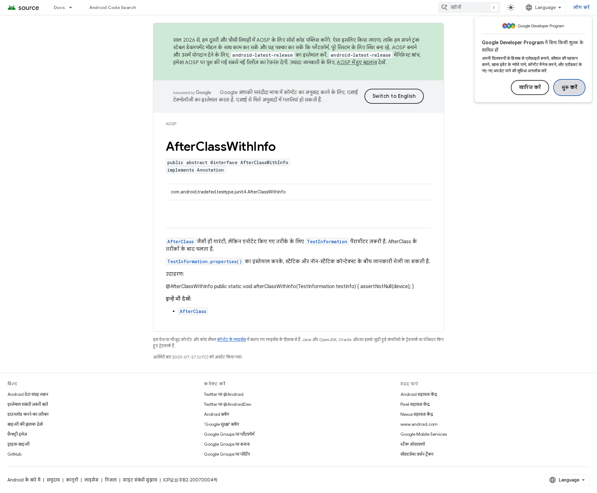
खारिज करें (530, 87)
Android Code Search (112, 7)
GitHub (14, 454)
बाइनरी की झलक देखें (25, 424)
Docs (59, 7)
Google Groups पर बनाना (227, 444)
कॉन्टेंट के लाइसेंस (231, 339)
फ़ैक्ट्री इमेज (17, 434)
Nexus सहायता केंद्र (416, 414)
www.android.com (418, 424)
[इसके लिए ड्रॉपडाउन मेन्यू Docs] (73, 7)
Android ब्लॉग (216, 414)
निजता (111, 479)
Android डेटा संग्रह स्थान (27, 394)
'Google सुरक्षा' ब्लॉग (221, 424)
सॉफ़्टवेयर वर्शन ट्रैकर (416, 454)
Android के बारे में (23, 479)
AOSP (171, 123)
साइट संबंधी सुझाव (140, 479)
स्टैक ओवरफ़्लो (412, 444)
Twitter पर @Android (223, 394)
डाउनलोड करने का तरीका (28, 414)
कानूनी (72, 479)
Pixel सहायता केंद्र (415, 404)
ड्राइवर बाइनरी (18, 444)
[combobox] (469, 7)
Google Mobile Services (423, 434)
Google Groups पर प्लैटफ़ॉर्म (229, 434)
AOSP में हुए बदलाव (357, 62)
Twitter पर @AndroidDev (227, 404)
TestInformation (327, 241)
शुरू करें (569, 87)
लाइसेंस (91, 479)
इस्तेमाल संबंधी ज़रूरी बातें (27, 404)
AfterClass (180, 241)
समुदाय (53, 479)
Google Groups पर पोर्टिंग (227, 454)
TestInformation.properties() (204, 261)
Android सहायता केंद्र (418, 394)
